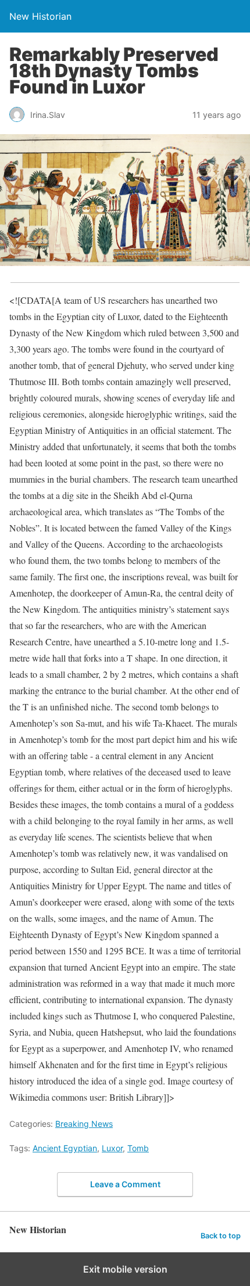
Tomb (138, 1148)
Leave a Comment (125, 1184)
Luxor (112, 1148)
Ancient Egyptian (65, 1148)
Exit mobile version (125, 1269)
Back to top (221, 1235)
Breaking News (84, 1124)
